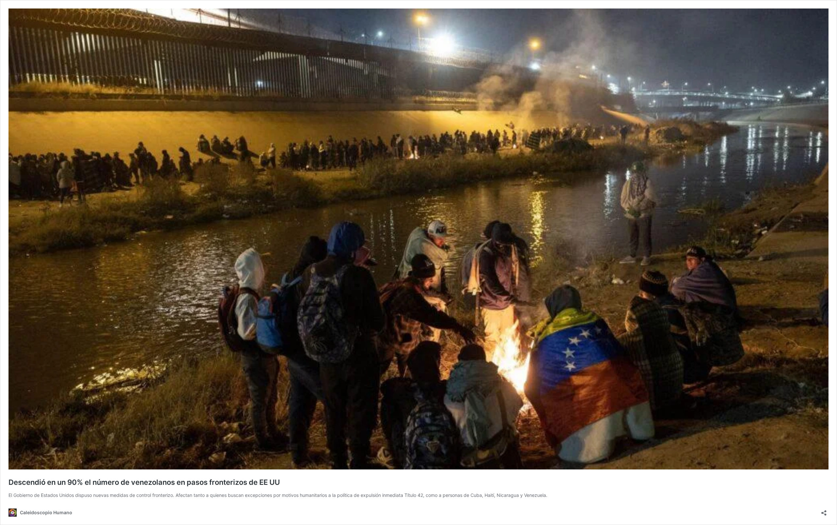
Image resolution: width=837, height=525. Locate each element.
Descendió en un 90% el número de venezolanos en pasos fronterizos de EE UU (144, 482)
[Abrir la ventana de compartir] (823, 511)
